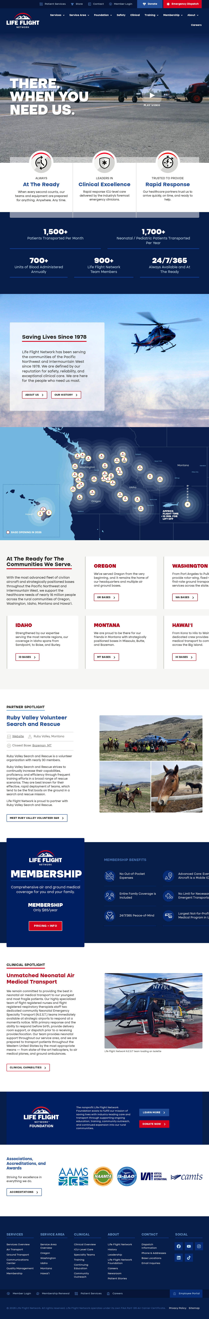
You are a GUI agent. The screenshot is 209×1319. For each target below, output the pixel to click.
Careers (196, 25)
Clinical (135, 15)
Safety (121, 15)
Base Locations (151, 1258)
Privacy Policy (177, 1308)
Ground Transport (18, 1255)
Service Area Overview (48, 1246)
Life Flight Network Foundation (120, 1262)
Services (55, 15)
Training (150, 15)
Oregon (45, 1253)
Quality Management (20, 1268)
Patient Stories (117, 1278)
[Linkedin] (179, 1258)
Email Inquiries (151, 1263)
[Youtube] (189, 1246)
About (191, 15)
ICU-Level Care (83, 1249)
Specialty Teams (84, 1255)
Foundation (101, 15)
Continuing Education (81, 1267)
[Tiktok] (189, 1258)
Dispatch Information (149, 1246)
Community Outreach (81, 1275)
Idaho (44, 1263)
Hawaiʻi (45, 1273)
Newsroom (114, 1273)
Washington (48, 1258)
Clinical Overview (85, 1244)
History (112, 1249)
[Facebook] (179, 1246)
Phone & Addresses (154, 1253)
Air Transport (15, 1249)
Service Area (77, 15)
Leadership (115, 1255)
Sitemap (194, 1308)
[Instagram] (199, 1246)
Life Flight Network (120, 1244)
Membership (171, 15)
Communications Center (18, 1262)
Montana (46, 1268)
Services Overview (18, 1244)
